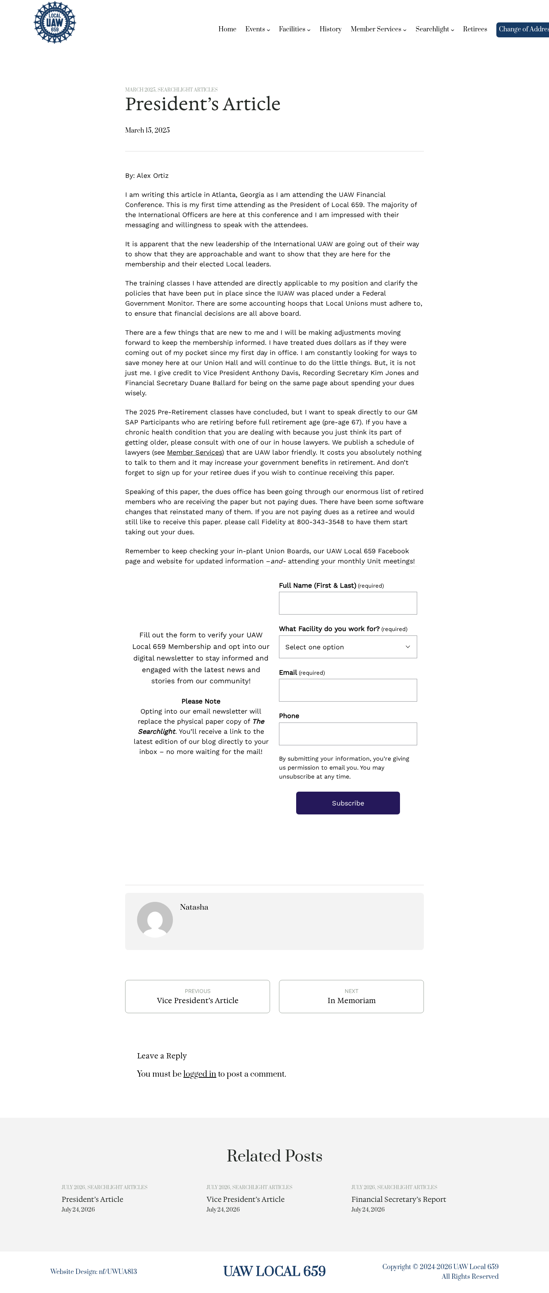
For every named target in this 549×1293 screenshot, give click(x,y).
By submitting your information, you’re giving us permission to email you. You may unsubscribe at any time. (344, 767)
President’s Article (92, 1199)
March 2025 (140, 90)
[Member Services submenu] (405, 30)
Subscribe (348, 803)
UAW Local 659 (274, 1272)
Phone (289, 716)
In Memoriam (352, 1000)
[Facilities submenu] (309, 30)
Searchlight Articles (188, 90)
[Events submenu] (268, 30)
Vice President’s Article (198, 1000)
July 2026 (73, 1188)
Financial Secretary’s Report (398, 1199)
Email (302, 672)
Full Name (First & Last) (331, 585)
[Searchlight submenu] (453, 30)
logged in (199, 1074)
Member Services (194, 452)
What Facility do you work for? (343, 628)
